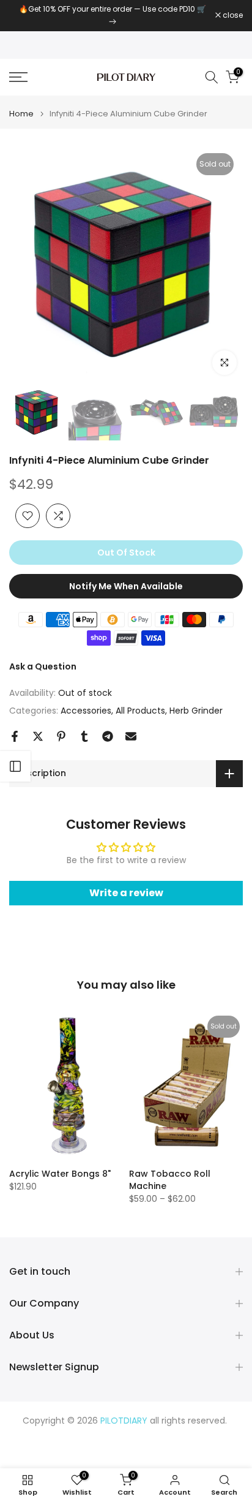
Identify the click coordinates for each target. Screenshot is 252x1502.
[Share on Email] (130, 736)
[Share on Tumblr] (84, 736)
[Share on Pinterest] (61, 736)
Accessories (86, 710)
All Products (140, 710)
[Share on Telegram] (107, 736)
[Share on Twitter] (37, 736)
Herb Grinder (196, 710)
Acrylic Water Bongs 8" (60, 1174)
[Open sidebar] (15, 766)
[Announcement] (112, 15)
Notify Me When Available (126, 586)
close (232, 15)
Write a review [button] (126, 893)
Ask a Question (42, 666)
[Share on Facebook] (14, 736)
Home (21, 114)
